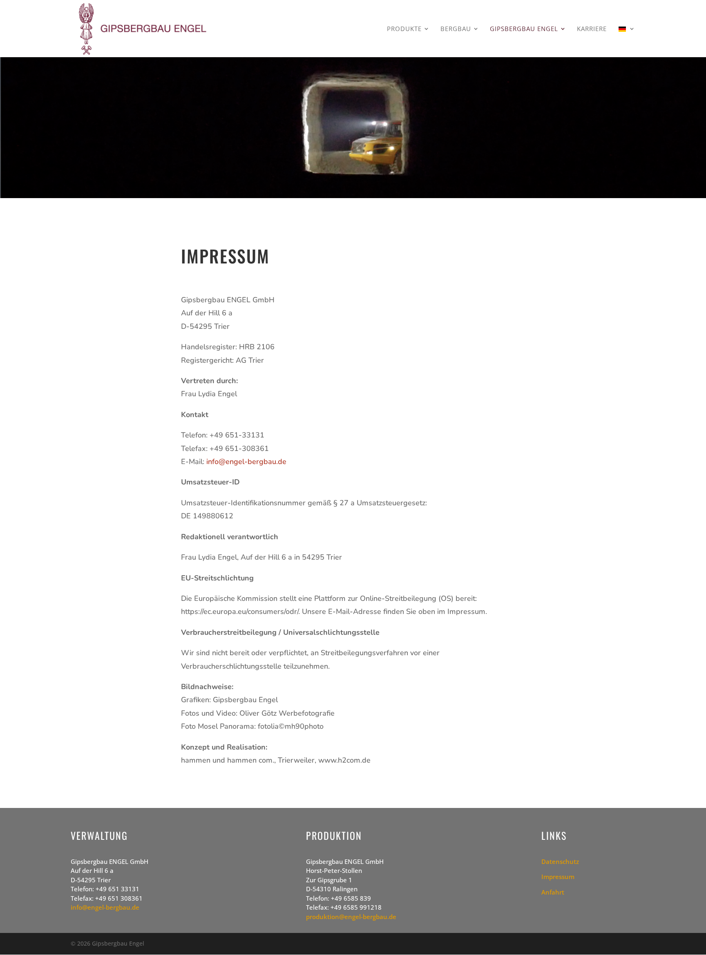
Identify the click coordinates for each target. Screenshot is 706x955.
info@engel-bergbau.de (246, 461)
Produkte (404, 29)
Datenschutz (560, 861)
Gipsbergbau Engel (524, 29)
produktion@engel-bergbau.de (351, 917)
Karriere (592, 29)
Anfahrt (552, 892)
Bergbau (455, 29)
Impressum (557, 876)
